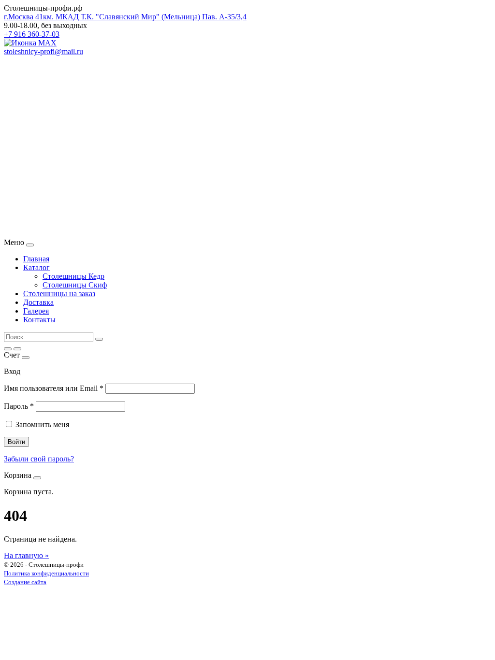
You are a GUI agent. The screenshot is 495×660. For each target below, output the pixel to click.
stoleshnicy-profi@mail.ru (43, 51)
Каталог (36, 267)
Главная (36, 259)
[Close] (30, 245)
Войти (16, 441)
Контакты (39, 320)
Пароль (19, 406)
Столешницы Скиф (75, 285)
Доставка (38, 302)
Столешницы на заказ (59, 293)
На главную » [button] (26, 555)
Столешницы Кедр (73, 276)
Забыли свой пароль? (39, 459)
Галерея (36, 311)
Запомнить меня (42, 424)
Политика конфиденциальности (46, 573)
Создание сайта (25, 582)
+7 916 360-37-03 (31, 34)
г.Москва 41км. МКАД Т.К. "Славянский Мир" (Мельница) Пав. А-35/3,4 (125, 17)
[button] (247, 215)
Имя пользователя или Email (53, 388)
